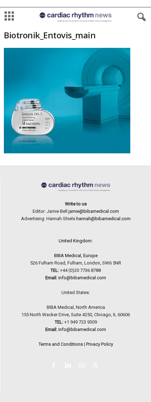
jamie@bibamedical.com (93, 211)
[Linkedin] (69, 366)
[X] (96, 366)
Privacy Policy (99, 344)
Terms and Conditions (61, 344)
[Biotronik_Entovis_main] (75, 100)
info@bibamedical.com (82, 277)
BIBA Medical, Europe (76, 255)
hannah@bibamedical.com (103, 218)
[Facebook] (55, 366)
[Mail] (83, 366)
